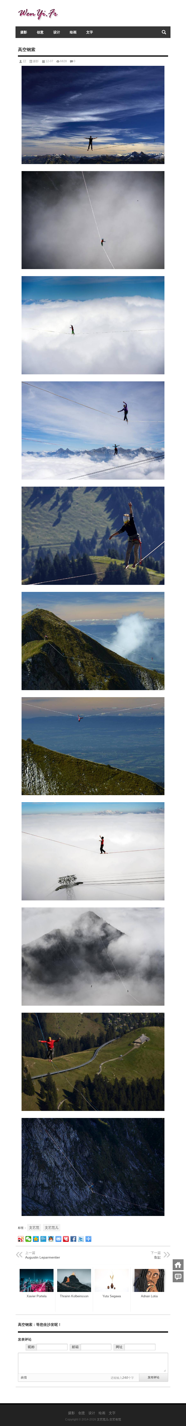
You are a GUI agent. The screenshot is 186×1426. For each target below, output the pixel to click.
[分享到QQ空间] (36, 1239)
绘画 (73, 32)
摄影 (23, 32)
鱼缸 (157, 1257)
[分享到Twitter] (81, 1239)
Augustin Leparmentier (42, 1257)
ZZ (24, 61)
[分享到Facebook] (73, 1239)
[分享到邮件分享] (58, 1239)
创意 (40, 32)
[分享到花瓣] (66, 1239)
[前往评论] (178, 1276)
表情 (24, 1377)
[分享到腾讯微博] (43, 1239)
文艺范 (34, 1228)
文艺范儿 (51, 1228)
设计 (56, 32)
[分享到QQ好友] (51, 1239)
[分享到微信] (28, 1239)
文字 (89, 32)
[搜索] (163, 32)
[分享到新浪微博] (21, 1239)
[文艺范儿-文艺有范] (40, 6)
